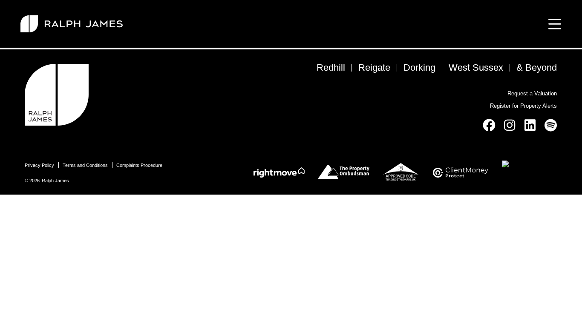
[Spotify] (550, 125)
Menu (553, 24)
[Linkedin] (530, 125)
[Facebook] (489, 125)
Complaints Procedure (139, 165)
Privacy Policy (39, 165)
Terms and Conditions (85, 165)
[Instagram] (509, 125)
